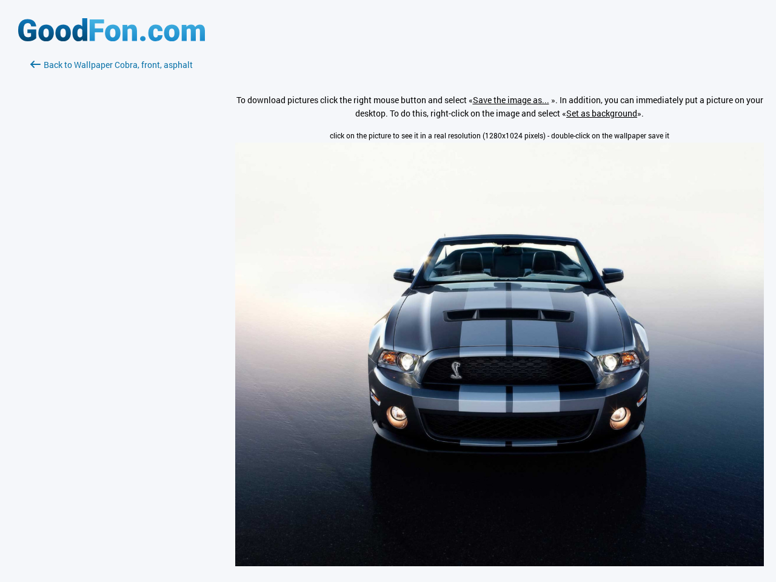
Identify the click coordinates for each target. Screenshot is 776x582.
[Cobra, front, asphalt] (499, 563)
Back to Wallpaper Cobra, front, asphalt (118, 64)
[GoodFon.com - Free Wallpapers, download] (111, 38)
